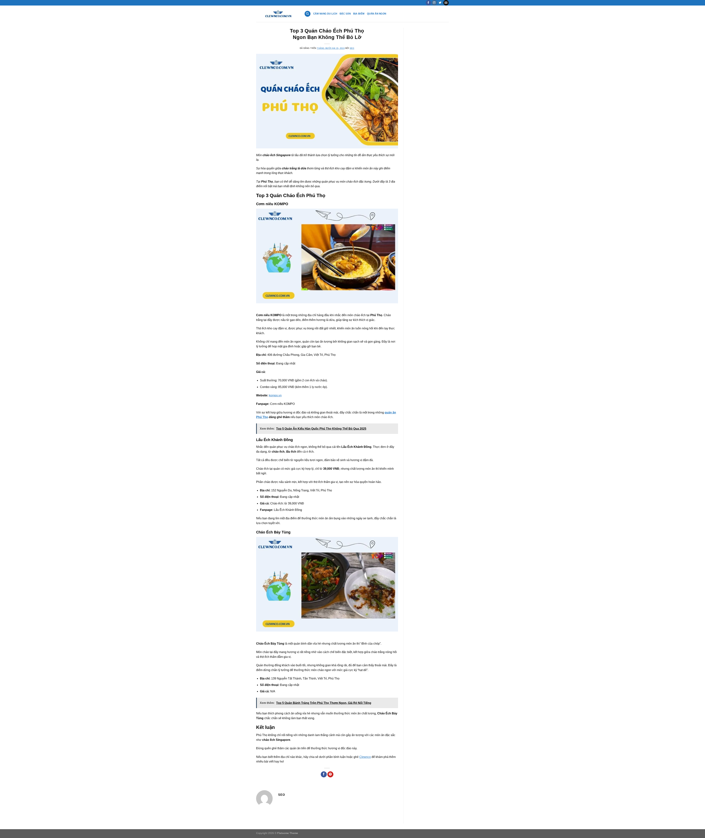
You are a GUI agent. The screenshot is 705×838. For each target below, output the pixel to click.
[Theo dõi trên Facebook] (428, 3)
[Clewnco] (277, 13)
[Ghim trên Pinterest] (330, 774)
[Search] (307, 14)
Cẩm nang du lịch (325, 13)
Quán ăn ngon (376, 13)
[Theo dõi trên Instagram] (434, 3)
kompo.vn (275, 395)
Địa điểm (358, 13)
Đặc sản (345, 13)
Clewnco (365, 756)
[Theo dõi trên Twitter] (440, 3)
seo (352, 48)
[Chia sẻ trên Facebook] (324, 774)
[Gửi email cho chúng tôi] (446, 3)
